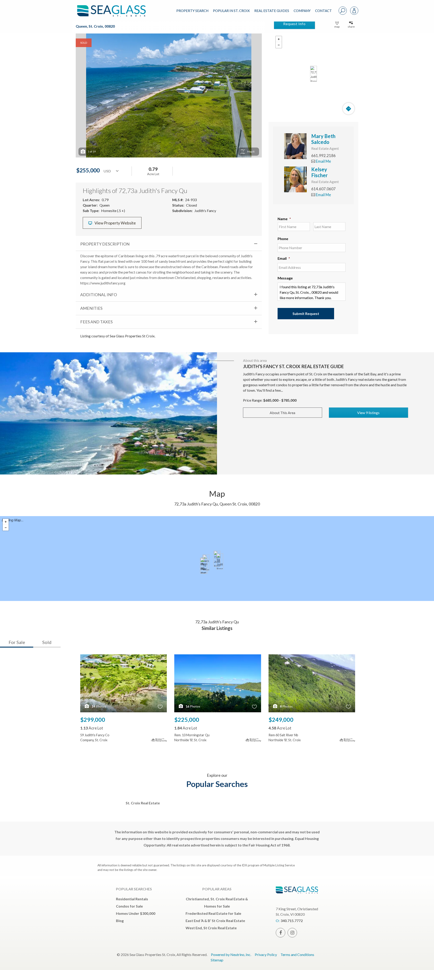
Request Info (294, 23)
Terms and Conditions (297, 954)
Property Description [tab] (105, 243)
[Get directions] (348, 108)
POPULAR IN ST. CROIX (231, 11)
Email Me (323, 161)
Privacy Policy (266, 954)
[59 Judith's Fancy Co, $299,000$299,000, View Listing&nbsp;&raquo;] (219, 561)
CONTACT (323, 11)
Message (285, 278)
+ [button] (279, 39)
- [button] (279, 45)
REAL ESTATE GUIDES (271, 11)
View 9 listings (368, 412)
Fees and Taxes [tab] (96, 321)
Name (284, 219)
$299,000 (92, 719)
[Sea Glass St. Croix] (115, 7)
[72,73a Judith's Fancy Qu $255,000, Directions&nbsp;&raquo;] (313, 74)
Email (284, 258)
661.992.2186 (323, 155)
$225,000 (186, 719)
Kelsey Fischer (319, 172)
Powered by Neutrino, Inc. (231, 954)
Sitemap (217, 960)
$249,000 (281, 719)
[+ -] (313, 73)
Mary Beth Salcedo (323, 139)
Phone (283, 238)
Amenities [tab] (91, 308)
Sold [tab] (47, 642)
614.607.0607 (323, 188)
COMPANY (302, 11)
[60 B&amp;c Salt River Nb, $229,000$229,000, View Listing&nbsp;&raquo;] (203, 566)
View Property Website (115, 223)
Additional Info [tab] (98, 294)
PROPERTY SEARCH (192, 11)
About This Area (282, 412)
